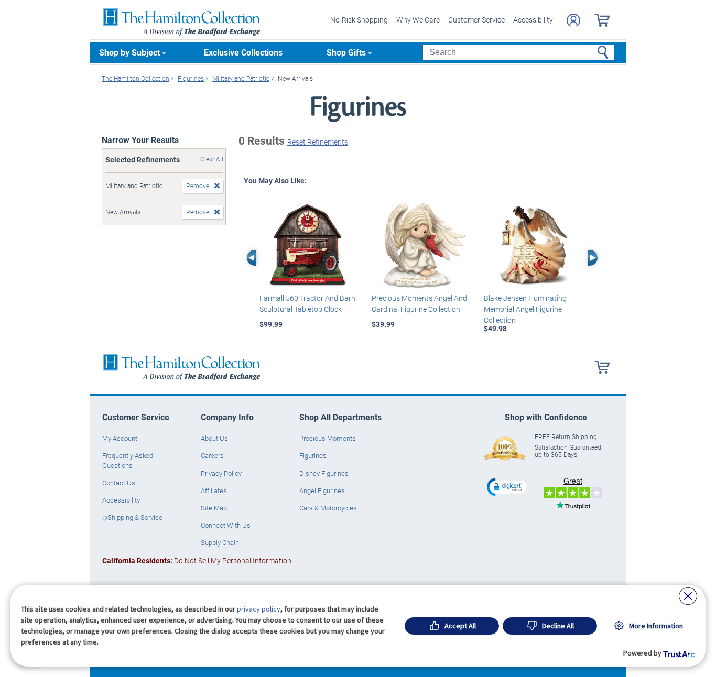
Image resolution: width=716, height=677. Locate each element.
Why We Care (418, 20)
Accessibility (533, 20)
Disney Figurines (324, 473)
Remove (197, 185)
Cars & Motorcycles (328, 507)
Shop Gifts (346, 52)
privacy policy (258, 609)
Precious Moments (327, 438)
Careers (212, 455)
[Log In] (573, 20)
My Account (119, 438)
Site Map (214, 507)
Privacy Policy (221, 473)
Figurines (313, 455)
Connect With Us (226, 525)
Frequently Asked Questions (127, 460)
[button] (508, 486)
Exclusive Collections (243, 52)
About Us (214, 438)
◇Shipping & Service (132, 517)
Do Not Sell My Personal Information (196, 560)
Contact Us (118, 482)
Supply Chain (220, 542)
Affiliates (214, 490)
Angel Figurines (322, 490)
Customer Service (476, 20)
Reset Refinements (317, 142)
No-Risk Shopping (359, 20)
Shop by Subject (129, 52)
